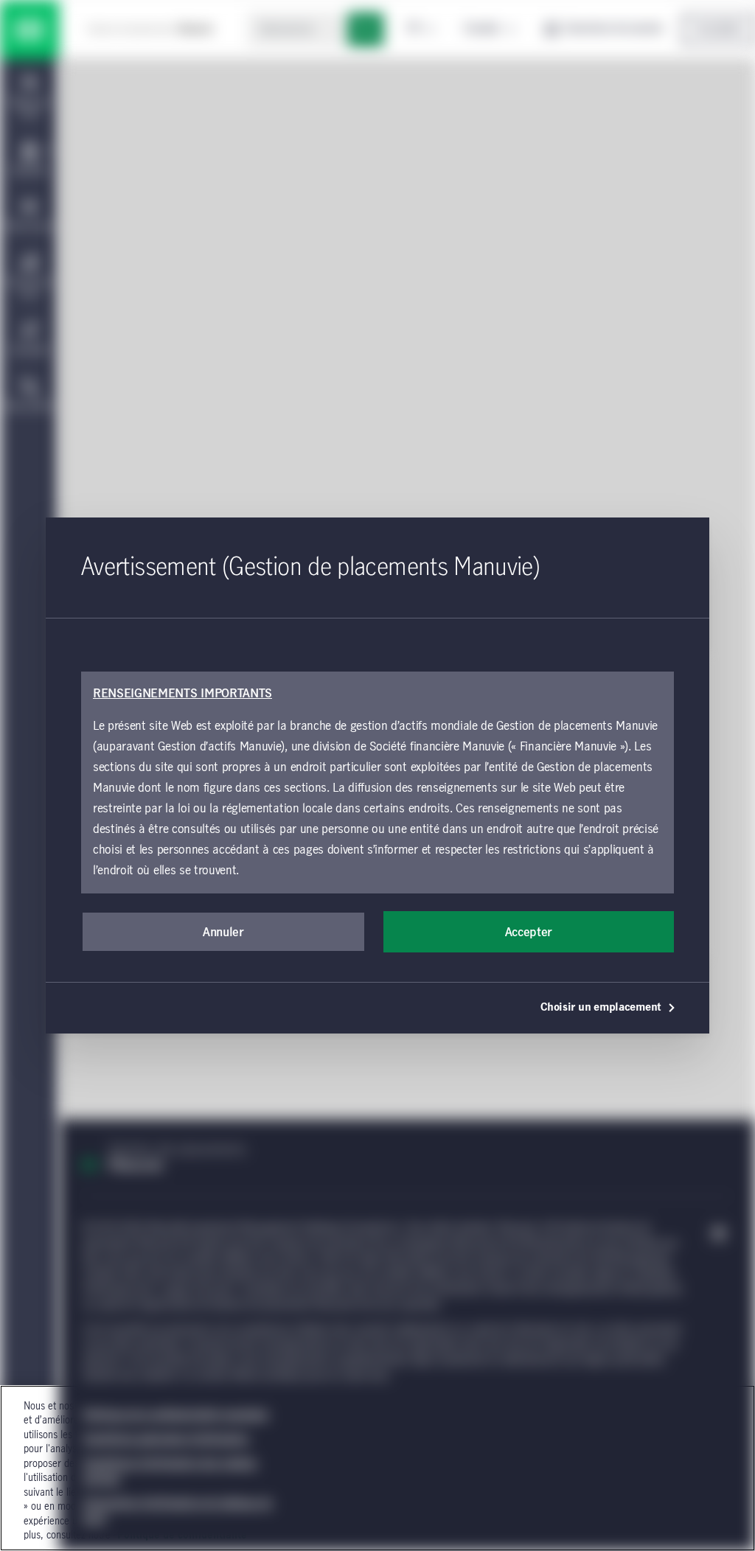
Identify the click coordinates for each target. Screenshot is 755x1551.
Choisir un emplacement (600, 1008)
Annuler (223, 932)
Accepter (528, 932)
